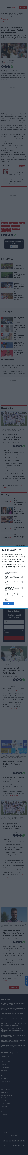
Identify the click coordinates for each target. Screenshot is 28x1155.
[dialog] (14, 578)
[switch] (22, 577)
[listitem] (14, 573)
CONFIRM (9, 603)
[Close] (24, 549)
